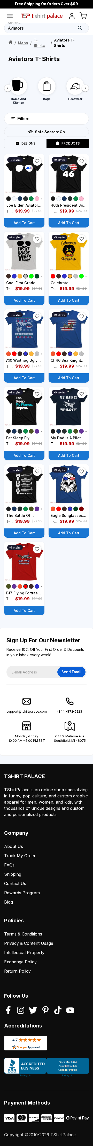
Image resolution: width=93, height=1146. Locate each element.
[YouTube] (70, 1010)
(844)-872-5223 (69, 711)
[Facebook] (8, 1010)
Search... (14, 23)
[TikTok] (58, 1010)
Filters (23, 118)
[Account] (72, 16)
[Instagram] (21, 1010)
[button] (37, 161)
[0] (83, 16)
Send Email (71, 672)
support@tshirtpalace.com (26, 711)
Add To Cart (24, 223)
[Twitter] (33, 1010)
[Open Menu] (10, 16)
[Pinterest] (45, 1010)
